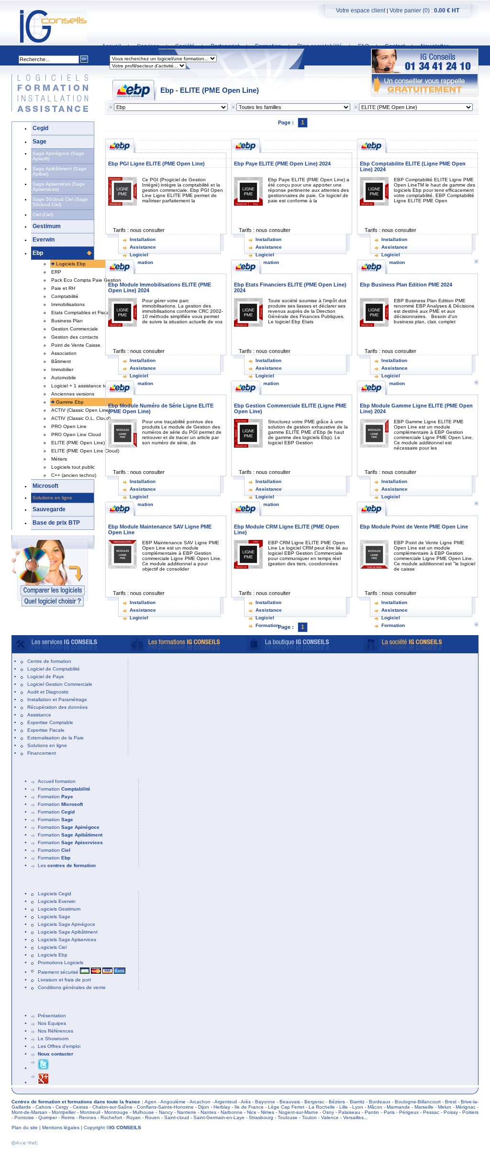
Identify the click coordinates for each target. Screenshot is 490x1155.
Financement (41, 753)
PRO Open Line (69, 426)
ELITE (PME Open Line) (78, 442)
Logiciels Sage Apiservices (67, 939)
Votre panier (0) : (424, 10)
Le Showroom (53, 1038)
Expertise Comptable (50, 722)
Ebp (38, 253)
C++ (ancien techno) (73, 475)
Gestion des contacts (74, 337)
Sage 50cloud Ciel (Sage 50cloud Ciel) (60, 202)
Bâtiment (61, 361)
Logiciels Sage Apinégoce (66, 924)
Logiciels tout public (73, 467)
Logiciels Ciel (52, 947)
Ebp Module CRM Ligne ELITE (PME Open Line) (286, 529)
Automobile (63, 377)
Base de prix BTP (56, 522)
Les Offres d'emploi (59, 1046)
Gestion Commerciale (74, 328)
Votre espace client (360, 10)
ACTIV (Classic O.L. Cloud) (81, 418)
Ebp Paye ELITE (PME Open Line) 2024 (282, 163)
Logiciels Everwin (57, 901)
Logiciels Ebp (71, 263)
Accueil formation (57, 781)
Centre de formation (49, 661)
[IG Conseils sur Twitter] (43, 1068)
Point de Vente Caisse (75, 345)
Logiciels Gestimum (59, 909)
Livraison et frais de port (64, 979)
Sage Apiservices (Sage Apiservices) (59, 186)
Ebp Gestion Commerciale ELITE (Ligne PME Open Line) (290, 408)
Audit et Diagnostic (48, 691)
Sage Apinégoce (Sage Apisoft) (58, 156)
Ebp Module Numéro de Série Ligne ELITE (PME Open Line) (160, 408)
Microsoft (45, 486)
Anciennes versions (72, 393)
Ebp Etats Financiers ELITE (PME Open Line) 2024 (290, 287)
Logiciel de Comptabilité (53, 668)
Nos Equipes (52, 1023)
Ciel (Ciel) (43, 214)
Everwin (44, 239)
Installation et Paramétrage (57, 699)
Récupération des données (57, 707)
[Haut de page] (476, 624)
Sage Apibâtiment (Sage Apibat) (60, 171)
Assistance (143, 247)
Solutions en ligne (52, 497)
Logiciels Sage (54, 916)
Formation (267, 625)
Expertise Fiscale (46, 730)
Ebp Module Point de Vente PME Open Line (414, 526)
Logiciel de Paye (45, 676)
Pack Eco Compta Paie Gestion (86, 280)
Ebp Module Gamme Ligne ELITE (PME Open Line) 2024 (416, 408)
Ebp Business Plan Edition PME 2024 (406, 284)
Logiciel (139, 254)
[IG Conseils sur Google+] (43, 1082)
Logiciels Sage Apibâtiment (68, 932)
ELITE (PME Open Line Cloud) (85, 450)
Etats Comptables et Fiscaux (82, 312)
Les (67, 865)
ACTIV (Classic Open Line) (80, 410)
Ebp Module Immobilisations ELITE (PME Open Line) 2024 (159, 287)
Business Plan (67, 320)
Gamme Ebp (70, 402)
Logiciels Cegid (54, 893)
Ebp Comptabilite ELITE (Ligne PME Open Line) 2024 (413, 166)
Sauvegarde (49, 509)
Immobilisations (68, 304)
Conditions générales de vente (72, 987)
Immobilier (62, 369)
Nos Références (55, 1031)
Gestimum (47, 226)
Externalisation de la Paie (55, 737)
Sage (39, 141)
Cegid (40, 128)
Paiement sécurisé (59, 972)
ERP (56, 272)
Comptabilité (64, 296)
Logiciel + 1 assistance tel (79, 385)
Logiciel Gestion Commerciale (59, 684)
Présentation (52, 1015)
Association (64, 353)
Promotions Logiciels (60, 962)
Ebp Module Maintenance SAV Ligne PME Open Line (160, 529)
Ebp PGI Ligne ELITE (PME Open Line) (156, 163)
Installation (143, 239)
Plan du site (24, 1127)
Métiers (59, 459)
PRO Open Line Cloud (76, 434)
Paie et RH (63, 288)
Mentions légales (60, 1127)
